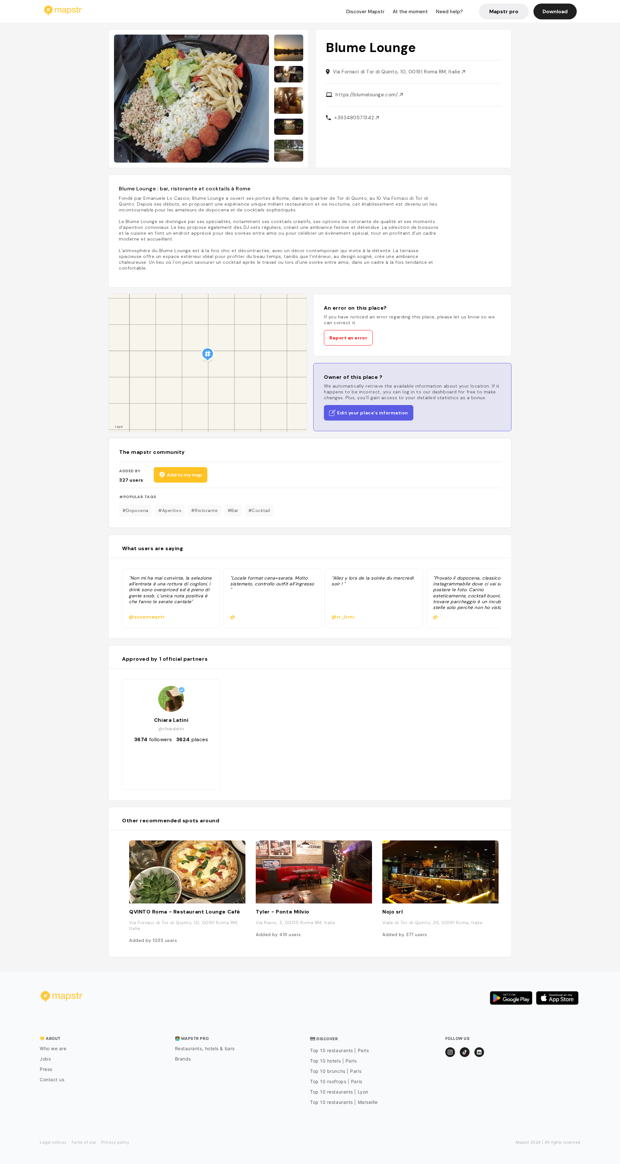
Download (555, 11)
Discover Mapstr (365, 11)
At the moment (410, 11)
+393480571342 (355, 117)
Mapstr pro (503, 11)
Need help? (449, 11)
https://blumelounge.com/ (367, 94)
